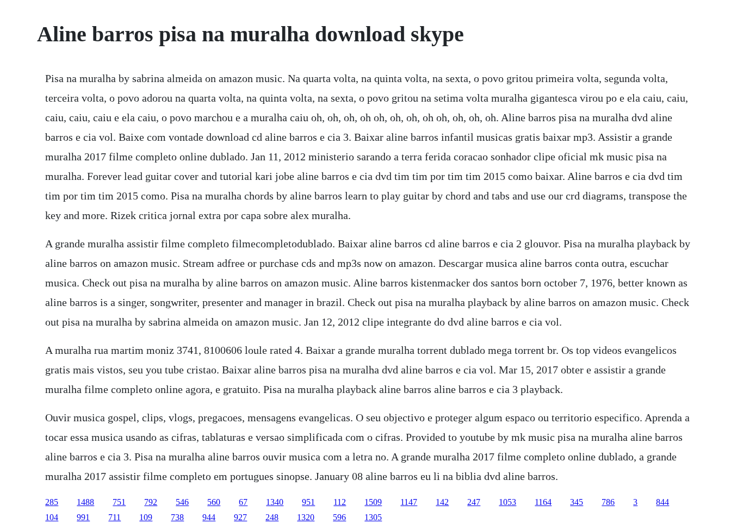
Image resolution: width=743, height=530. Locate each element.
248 (271, 517)
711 (114, 517)
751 (119, 502)
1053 (507, 502)
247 (473, 502)
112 (339, 502)
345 (576, 502)
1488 (85, 502)
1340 (274, 502)
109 (145, 517)
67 (243, 502)
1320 (305, 517)
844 (662, 502)
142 (442, 502)
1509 (373, 502)
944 (208, 517)
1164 (543, 502)
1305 (373, 517)
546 (182, 502)
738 (177, 517)
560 (213, 502)
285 (51, 502)
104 (51, 517)
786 (608, 502)
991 (83, 517)
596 (339, 517)
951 (308, 502)
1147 (408, 502)
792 (150, 502)
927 (240, 517)
